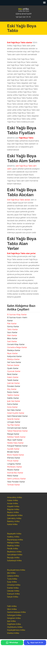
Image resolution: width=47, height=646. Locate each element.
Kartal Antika (12, 524)
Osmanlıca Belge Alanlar (17, 347)
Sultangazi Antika (14, 615)
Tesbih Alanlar (12, 380)
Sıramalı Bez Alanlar (15, 473)
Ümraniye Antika (13, 585)
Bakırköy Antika (13, 521)
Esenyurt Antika (13, 594)
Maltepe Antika (13, 543)
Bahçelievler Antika (14, 515)
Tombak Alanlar (13, 485)
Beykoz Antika (13, 512)
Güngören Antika (14, 618)
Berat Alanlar (12, 374)
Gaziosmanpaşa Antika (16, 612)
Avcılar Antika (12, 503)
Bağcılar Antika (13, 509)
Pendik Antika (12, 549)
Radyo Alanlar (12, 392)
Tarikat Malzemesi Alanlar (17, 431)
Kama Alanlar (12, 404)
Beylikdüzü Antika (14, 552)
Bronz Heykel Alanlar (15, 455)
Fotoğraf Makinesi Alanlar (17, 446)
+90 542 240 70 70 (23, 17)
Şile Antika (11, 573)
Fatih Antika (12, 606)
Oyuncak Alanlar (13, 371)
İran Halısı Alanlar (14, 410)
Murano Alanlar (13, 470)
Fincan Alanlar (12, 461)
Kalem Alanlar (12, 377)
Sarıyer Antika (12, 597)
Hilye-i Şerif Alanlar (14, 440)
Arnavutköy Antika (14, 497)
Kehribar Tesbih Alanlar (16, 437)
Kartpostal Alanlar (14, 356)
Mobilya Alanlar (13, 359)
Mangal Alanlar (13, 434)
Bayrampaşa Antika (15, 540)
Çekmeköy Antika (14, 518)
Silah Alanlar (12, 335)
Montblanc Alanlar (14, 467)
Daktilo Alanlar (13, 398)
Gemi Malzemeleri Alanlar (17, 416)
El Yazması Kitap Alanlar (17, 315)
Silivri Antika (12, 609)
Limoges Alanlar (13, 422)
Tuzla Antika (12, 579)
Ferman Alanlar (13, 365)
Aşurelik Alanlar (13, 449)
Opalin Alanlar (12, 368)
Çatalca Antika (13, 576)
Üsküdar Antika (13, 591)
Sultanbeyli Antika (14, 561)
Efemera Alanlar (13, 458)
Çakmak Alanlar (13, 383)
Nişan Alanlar (12, 353)
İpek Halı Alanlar (13, 401)
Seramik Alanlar (13, 419)
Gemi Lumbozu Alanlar (16, 479)
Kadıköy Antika (13, 537)
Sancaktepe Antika (14, 555)
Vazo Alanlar (12, 332)
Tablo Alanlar (12, 329)
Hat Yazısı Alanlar (14, 362)
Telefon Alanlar (13, 395)
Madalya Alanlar (13, 350)
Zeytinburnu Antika (14, 627)
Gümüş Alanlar (13, 326)
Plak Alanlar (12, 324)
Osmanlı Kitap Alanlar (15, 344)
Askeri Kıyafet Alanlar (15, 413)
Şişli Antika (11, 621)
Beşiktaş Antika (13, 546)
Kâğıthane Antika (14, 624)
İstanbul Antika (13, 633)
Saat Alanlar (12, 341)
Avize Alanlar (12, 407)
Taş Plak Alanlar (13, 425)
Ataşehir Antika (13, 506)
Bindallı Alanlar (13, 452)
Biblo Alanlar (12, 338)
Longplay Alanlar (14, 464)
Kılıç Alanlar (11, 389)
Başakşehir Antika (14, 534)
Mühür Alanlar (12, 476)
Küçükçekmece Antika (16, 630)
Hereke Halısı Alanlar (15, 443)
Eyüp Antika (12, 582)
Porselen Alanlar (13, 386)
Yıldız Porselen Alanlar (16, 482)
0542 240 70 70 (23, 9)
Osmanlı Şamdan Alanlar (17, 428)
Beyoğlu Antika (13, 558)
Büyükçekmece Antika (16, 570)
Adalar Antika (12, 500)
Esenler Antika (12, 588)
